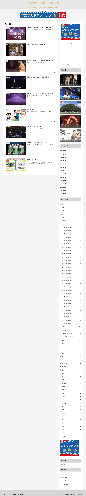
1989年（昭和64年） (71, 323)
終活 (70, 204)
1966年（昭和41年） (71, 247)
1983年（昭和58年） (71, 303)
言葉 (71, 373)
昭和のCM (70, 360)
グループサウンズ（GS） (71, 336)
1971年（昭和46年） (71, 263)
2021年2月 (63, 193)
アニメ (71, 350)
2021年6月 (63, 180)
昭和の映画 (70, 366)
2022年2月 (63, 157)
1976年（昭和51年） (71, 280)
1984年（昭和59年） (71, 307)
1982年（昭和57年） (71, 300)
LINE (71, 426)
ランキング (71, 436)
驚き (71, 423)
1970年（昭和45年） (71, 260)
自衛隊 (71, 386)
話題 (70, 370)
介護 (71, 210)
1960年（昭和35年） (71, 227)
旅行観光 (71, 413)
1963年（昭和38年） (71, 237)
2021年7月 (63, 177)
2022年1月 (63, 160)
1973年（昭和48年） (71, 270)
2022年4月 (63, 150)
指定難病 (71, 220)
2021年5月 (63, 184)
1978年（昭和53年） (71, 287)
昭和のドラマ (70, 363)
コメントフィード (64, 480)
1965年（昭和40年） (71, 244)
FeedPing (62, 464)
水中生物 (71, 383)
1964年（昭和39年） (71, 240)
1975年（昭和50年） (71, 277)
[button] (80, 64)
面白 (71, 399)
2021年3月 (63, 190)
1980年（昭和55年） (71, 293)
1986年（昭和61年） (71, 313)
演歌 (71, 340)
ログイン (62, 474)
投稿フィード (63, 477)
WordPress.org (64, 484)
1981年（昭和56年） (71, 297)
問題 (71, 380)
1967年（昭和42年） (71, 250)
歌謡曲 (71, 326)
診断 (71, 433)
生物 (71, 409)
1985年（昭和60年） (71, 310)
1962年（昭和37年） (71, 234)
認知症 (71, 217)
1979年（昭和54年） (71, 290)
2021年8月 (63, 174)
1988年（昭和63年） (71, 320)
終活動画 (71, 207)
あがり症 (71, 403)
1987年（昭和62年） (71, 317)
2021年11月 (63, 167)
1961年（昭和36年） (71, 230)
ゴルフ (71, 419)
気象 (71, 406)
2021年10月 (63, 170)
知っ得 (71, 396)
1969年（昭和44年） (71, 257)
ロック (71, 343)
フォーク (71, 330)
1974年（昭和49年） (71, 273)
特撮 (71, 353)
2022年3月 (63, 154)
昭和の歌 (70, 224)
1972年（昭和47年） (71, 267)
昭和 (70, 356)
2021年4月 (63, 187)
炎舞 (71, 389)
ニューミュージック (71, 333)
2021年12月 (63, 164)
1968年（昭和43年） (71, 253)
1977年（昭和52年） (71, 283)
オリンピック (71, 429)
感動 (71, 393)
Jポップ (71, 346)
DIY (71, 416)
